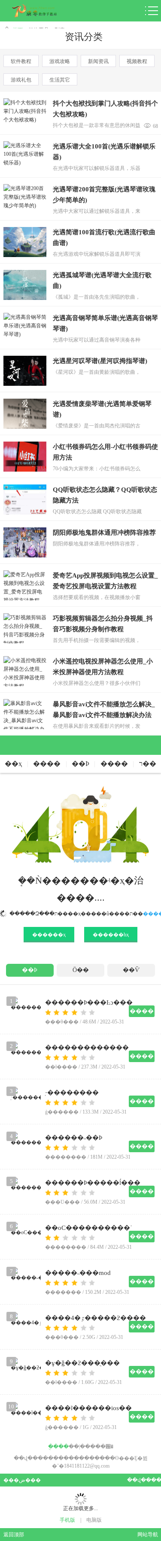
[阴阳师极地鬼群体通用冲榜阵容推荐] (24, 542)
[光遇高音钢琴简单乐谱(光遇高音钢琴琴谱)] (24, 328)
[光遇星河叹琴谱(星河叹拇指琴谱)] (24, 371)
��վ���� (142, 1480)
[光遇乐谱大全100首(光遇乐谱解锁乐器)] (24, 156)
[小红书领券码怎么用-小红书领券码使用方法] (24, 457)
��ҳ (13, 763)
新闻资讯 (98, 61)
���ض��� (18, 1480)
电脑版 (94, 1520)
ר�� (147, 763)
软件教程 (21, 61)
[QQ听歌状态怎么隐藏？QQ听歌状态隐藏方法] (24, 499)
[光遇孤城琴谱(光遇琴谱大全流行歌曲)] (24, 285)
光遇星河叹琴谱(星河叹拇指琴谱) (100, 360)
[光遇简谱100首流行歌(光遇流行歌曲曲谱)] (24, 242)
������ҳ (49, 935)
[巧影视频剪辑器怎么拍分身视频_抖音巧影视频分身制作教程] (24, 628)
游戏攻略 (59, 61)
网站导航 (147, 1535)
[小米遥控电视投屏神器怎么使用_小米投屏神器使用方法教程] (24, 671)
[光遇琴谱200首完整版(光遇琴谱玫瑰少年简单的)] (24, 199)
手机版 (67, 1520)
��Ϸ (80, 763)
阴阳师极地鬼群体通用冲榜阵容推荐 (104, 532)
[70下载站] (41, 10)
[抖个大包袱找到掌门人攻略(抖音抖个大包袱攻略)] (24, 113)
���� (47, 763)
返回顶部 (13, 1535)
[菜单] (151, 10)
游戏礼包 (21, 80)
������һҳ (111, 935)
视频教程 (137, 61)
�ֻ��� (58, 1447)
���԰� (101, 1447)
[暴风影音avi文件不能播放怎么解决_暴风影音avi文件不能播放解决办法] (24, 714)
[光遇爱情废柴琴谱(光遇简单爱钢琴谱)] (24, 414)
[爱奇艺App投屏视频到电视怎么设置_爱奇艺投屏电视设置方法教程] (24, 585)
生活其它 (59, 80)
